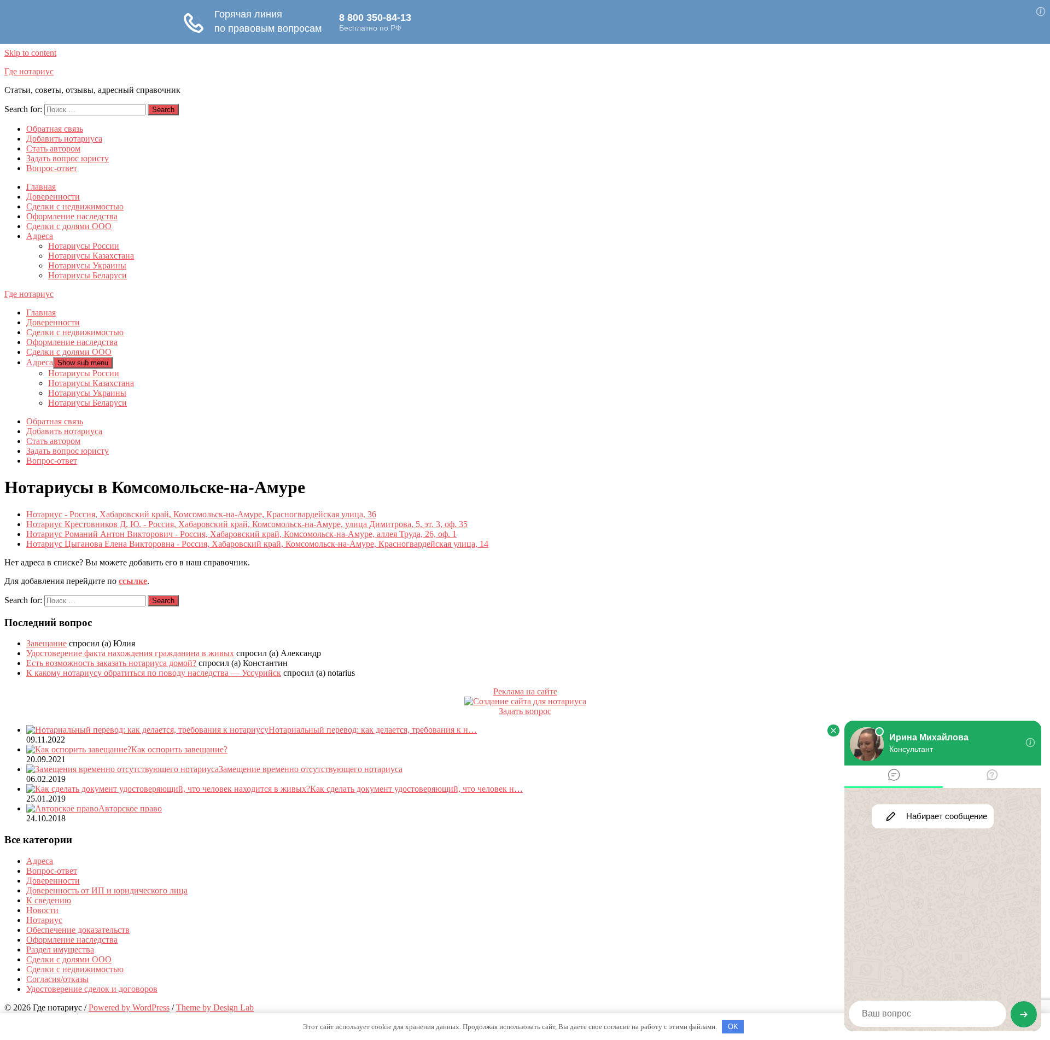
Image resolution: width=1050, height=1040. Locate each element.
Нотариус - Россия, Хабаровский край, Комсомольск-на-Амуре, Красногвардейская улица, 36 (201, 514)
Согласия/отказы (57, 979)
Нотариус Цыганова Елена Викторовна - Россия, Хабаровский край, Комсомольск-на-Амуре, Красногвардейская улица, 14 (257, 543)
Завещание (46, 643)
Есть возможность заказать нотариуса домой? (111, 663)
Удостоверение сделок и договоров (92, 989)
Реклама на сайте (525, 691)
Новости (42, 910)
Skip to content (30, 52)
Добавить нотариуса (64, 138)
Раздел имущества (60, 949)
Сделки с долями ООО (69, 226)
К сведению (48, 900)
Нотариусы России (83, 245)
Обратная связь (54, 128)
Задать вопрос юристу (67, 158)
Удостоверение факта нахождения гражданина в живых (130, 653)
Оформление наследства (72, 216)
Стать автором (53, 148)
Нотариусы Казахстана (91, 255)
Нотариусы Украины (87, 265)
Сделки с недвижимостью (75, 206)
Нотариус (44, 920)
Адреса (39, 236)
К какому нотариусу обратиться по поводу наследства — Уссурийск (153, 672)
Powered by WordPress (129, 1007)
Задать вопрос (525, 711)
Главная (41, 186)
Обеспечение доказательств (78, 929)
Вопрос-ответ (51, 168)
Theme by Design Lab (215, 1007)
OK (733, 1027)
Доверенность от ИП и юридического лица (107, 890)
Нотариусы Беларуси (87, 275)
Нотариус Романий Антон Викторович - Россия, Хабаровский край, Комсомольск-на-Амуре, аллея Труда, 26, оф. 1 (241, 534)
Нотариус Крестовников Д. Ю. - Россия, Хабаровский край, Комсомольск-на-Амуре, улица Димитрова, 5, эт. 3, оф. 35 (247, 524)
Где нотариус (29, 71)
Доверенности (53, 196)
